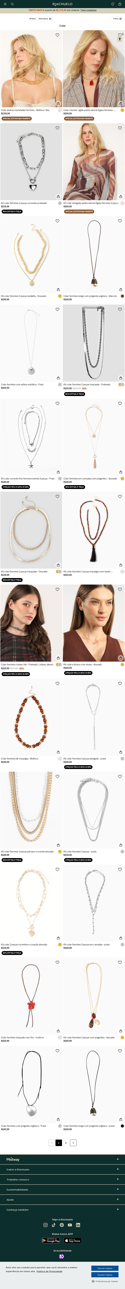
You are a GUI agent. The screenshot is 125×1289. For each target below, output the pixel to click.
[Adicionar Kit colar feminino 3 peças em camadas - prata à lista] (120, 869)
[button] (104, 1281)
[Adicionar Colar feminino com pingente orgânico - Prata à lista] (57, 1051)
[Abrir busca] (12, 4)
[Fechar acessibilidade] (122, 34)
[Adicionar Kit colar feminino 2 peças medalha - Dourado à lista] (57, 221)
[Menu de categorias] (5, 4)
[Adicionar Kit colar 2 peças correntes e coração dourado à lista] (57, 869)
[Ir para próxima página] (73, 1143)
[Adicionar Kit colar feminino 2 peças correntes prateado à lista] (57, 128)
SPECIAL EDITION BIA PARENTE (16, 118)
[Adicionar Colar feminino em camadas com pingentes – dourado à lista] (120, 403)
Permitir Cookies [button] (104, 1268)
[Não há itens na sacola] (120, 4)
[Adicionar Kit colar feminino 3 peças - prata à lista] (120, 776)
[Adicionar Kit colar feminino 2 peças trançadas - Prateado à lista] (120, 309)
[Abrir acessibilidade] (119, 39)
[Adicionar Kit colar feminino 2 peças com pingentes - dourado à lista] (120, 962)
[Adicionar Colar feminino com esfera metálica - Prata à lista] (57, 309)
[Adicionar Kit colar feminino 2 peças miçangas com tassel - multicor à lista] (120, 496)
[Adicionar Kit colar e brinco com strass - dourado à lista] (120, 589)
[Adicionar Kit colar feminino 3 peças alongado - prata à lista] (120, 683)
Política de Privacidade (49, 1271)
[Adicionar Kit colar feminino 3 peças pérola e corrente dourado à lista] (57, 776)
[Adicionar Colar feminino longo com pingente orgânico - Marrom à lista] (120, 221)
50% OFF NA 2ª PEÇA (12, 211)
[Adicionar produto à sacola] (58, 103)
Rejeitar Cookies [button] (104, 1274)
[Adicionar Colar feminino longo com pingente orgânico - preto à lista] (120, 1051)
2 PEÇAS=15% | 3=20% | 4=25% (16, 487)
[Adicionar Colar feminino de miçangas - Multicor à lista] (57, 683)
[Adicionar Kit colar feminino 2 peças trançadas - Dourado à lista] (57, 496)
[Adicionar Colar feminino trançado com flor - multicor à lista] (57, 962)
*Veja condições (88, 10)
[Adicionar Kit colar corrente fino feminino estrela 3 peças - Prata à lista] (57, 403)
